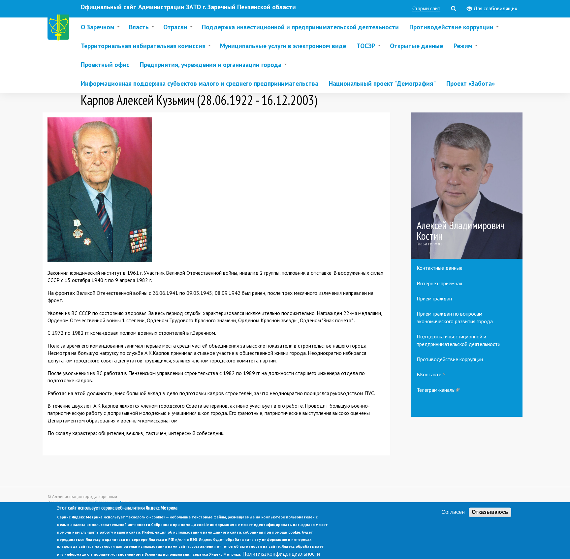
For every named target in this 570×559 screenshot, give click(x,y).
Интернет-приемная (439, 283)
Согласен (453, 512)
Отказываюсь (490, 512)
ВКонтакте (431, 374)
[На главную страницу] (60, 29)
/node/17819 (467, 185)
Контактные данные (439, 267)
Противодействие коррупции (450, 359)
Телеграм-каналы (438, 390)
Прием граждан (434, 298)
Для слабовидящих (494, 8)
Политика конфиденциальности (281, 553)
